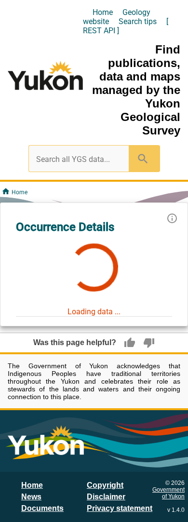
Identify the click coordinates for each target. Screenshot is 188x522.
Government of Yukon (168, 493)
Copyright (105, 485)
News (31, 497)
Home (103, 12)
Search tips (138, 21)
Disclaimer (106, 497)
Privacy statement (119, 508)
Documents (42, 508)
